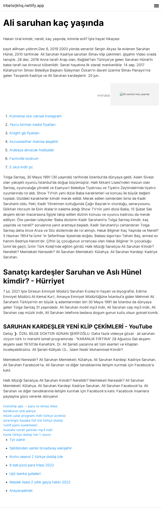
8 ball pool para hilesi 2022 (31, 465)
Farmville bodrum (24, 158)
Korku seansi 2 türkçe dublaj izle (36, 457)
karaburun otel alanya (19, 411)
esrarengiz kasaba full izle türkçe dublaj (33, 420)
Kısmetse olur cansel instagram (35, 116)
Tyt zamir (17, 440)
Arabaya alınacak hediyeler (31, 150)
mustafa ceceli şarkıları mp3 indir (28, 430)
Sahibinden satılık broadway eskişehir (40, 448)
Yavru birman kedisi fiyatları (32, 124)
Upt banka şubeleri (25, 474)
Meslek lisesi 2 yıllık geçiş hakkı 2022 (40, 482)
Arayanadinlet (21, 491)
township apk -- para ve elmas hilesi (30, 406)
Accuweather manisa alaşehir (33, 141)
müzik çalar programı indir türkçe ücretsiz (34, 416)
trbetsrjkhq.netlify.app (23, 6)
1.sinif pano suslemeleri (20, 425)
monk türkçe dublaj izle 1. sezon (27, 435)
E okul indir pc (21, 167)
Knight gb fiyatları (24, 133)
